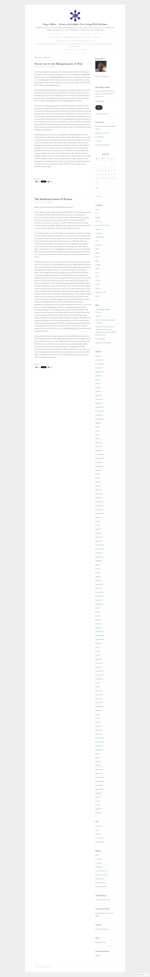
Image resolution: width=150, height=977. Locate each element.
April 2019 (98, 529)
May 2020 (97, 482)
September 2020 (99, 466)
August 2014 (98, 710)
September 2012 (99, 789)
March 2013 (98, 765)
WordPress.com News (101, 886)
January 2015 (98, 698)
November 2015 (99, 675)
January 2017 (98, 627)
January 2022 (98, 403)
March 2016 (98, 659)
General (97, 257)
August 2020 (98, 470)
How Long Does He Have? (102, 145)
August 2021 (98, 423)
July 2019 (97, 517)
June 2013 (97, 757)
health (96, 260)
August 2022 (98, 375)
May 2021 (97, 434)
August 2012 (98, 793)
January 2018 (98, 588)
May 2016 (97, 655)
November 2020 (99, 458)
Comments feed (99, 838)
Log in (97, 830)
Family (97, 249)
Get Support (98, 867)
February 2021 (99, 446)
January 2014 (98, 734)
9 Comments (49, 202)
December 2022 (99, 360)
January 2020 (98, 498)
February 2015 (99, 694)
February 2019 (99, 537)
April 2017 (98, 616)
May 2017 (97, 612)
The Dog (97, 288)
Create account (99, 826)
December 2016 (99, 631)
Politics (97, 268)
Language (97, 264)
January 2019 (98, 541)
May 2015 (97, 686)
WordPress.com (99, 842)
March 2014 (98, 726)
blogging (97, 217)
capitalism (97, 229)
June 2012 (97, 801)
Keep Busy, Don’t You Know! (102, 133)
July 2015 (97, 683)
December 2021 (99, 407)
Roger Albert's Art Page (101, 874)
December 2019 (99, 501)
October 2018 (98, 553)
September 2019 (99, 513)
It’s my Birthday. (99, 137)
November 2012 (99, 781)
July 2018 (97, 564)
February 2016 (99, 663)
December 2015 (99, 671)
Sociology (97, 280)
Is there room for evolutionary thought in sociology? (75, 40)
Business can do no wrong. (102, 225)
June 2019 (97, 521)
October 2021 (98, 415)
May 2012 (97, 805)
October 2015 (98, 679)
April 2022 (98, 391)
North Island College (100, 942)
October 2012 (98, 785)
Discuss (97, 855)
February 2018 (99, 584)
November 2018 (99, 549)
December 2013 (99, 738)
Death (96, 241)
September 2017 (99, 604)
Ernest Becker (98, 245)
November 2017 (99, 596)
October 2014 (98, 702)
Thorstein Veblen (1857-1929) (102, 900)
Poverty (97, 272)
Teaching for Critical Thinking (75, 49)
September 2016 (99, 639)
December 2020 (99, 454)
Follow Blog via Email (102, 87)
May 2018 (97, 572)
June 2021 (97, 431)
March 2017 (98, 620)
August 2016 (98, 643)
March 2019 (98, 533)
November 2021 (99, 411)
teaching (97, 284)
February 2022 (99, 399)
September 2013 (99, 750)
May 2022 (97, 387)
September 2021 (99, 419)
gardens (97, 253)
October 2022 (98, 368)
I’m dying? (98, 141)
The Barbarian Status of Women (53, 199)
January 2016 (98, 667)
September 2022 (99, 371)
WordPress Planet (100, 882)
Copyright (97, 37)
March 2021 (98, 442)
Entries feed (98, 834)
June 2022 (97, 383)
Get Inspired (98, 859)
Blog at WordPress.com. (42, 966)
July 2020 (97, 474)
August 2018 (98, 561)
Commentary (98, 233)
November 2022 (99, 364)
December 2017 (99, 592)
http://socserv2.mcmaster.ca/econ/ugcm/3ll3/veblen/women (53, 207)
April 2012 (98, 809)
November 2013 (99, 742)
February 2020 (99, 494)
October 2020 (98, 462)
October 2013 (98, 746)
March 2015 (98, 690)
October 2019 (98, 509)
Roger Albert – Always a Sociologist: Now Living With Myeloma (75, 24)
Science (97, 276)
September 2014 (99, 706)
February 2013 (99, 769)
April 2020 (98, 486)
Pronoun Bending (55, 37)
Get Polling (98, 863)
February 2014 (99, 730)
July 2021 (97, 427)
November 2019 (99, 505)
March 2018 (98, 580)
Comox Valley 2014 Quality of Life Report (77, 37)
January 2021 (98, 450)
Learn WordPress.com (101, 871)
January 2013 (98, 773)
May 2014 (97, 722)
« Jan (96, 188)
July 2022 (97, 379)
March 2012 (98, 813)
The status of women (100, 292)
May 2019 (97, 525)
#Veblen (97, 209)
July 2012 (97, 797)
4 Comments (51, 67)
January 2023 (98, 356)
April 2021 (98, 438)
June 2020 (97, 478)
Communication (99, 237)
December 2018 (99, 545)
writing (97, 296)
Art (96, 213)
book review (98, 221)
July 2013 (97, 753)
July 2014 (97, 714)
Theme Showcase (99, 878)
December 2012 (99, 777)
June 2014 (97, 718)
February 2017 (99, 623)
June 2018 (97, 568)
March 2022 (98, 395)
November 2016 (99, 635)
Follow (99, 107)
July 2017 (97, 608)
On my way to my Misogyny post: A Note (58, 64)
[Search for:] (104, 196)
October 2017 (98, 600)
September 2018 (99, 557)
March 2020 (98, 490)
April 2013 (98, 761)
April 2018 (98, 576)
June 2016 (97, 651)
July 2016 (97, 647)
